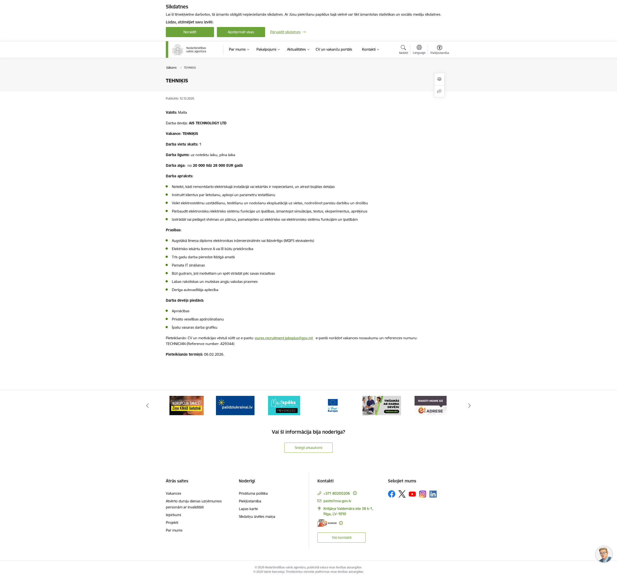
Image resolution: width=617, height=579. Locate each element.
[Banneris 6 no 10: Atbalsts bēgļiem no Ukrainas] (186, 405)
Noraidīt (189, 32)
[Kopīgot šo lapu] (439, 91)
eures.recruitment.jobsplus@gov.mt (284, 338)
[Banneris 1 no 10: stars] (430, 405)
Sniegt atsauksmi (308, 447)
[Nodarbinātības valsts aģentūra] (189, 49)
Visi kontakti (341, 537)
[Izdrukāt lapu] (439, 79)
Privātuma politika (253, 493)
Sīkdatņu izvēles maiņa (257, 516)
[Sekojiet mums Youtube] (412, 494)
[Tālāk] (469, 405)
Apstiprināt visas (241, 32)
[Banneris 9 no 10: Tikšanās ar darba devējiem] (333, 405)
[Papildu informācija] (355, 493)
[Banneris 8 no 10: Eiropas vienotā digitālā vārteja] (284, 405)
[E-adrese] (327, 523)
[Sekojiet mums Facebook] (391, 494)
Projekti (172, 522)
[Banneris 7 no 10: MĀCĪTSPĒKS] (235, 405)
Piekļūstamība (250, 501)
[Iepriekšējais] (147, 405)
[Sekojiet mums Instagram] (422, 494)
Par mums (174, 530)
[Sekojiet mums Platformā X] (402, 494)
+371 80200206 (336, 493)
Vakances (173, 493)
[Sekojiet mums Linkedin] (433, 494)
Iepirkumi (173, 514)
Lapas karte (248, 508)
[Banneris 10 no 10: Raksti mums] (382, 405)
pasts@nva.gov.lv (337, 501)
